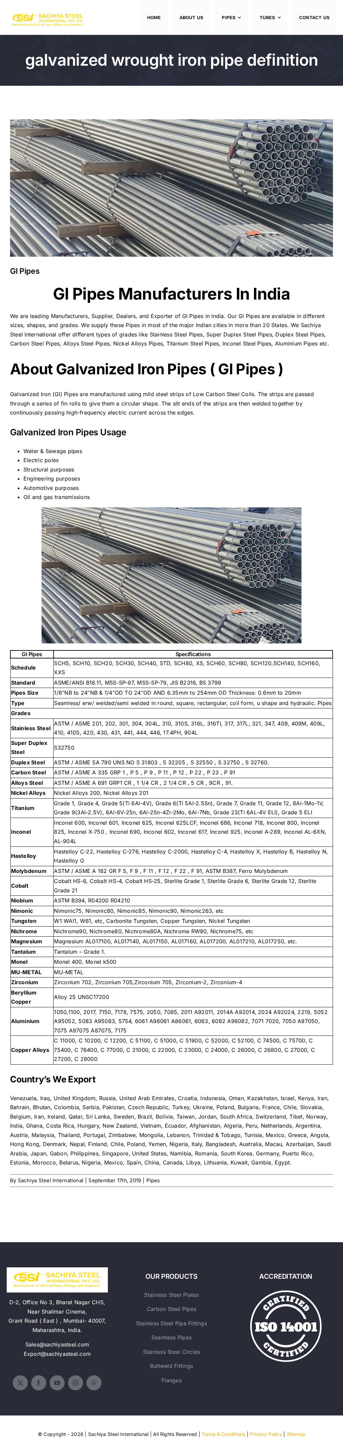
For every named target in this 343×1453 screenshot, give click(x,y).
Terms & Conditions (223, 1434)
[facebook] (38, 1382)
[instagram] (75, 1382)
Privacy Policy (266, 1434)
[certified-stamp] (286, 1293)
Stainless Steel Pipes (176, 334)
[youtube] (57, 1382)
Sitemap (296, 1434)
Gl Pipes (171, 182)
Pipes (153, 1180)
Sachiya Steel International (50, 1180)
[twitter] (20, 1382)
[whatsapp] (93, 1382)
